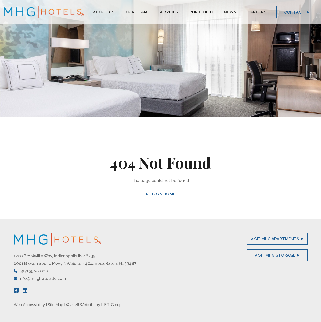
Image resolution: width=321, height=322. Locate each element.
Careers (256, 12)
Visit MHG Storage (274, 255)
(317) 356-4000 (33, 270)
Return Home (160, 193)
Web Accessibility (29, 304)
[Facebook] (16, 290)
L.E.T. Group (111, 304)
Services (168, 12)
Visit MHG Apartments (275, 238)
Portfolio (201, 12)
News (230, 12)
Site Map (55, 304)
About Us (103, 12)
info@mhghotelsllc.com (42, 278)
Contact (294, 12)
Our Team (136, 12)
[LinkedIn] (25, 290)
